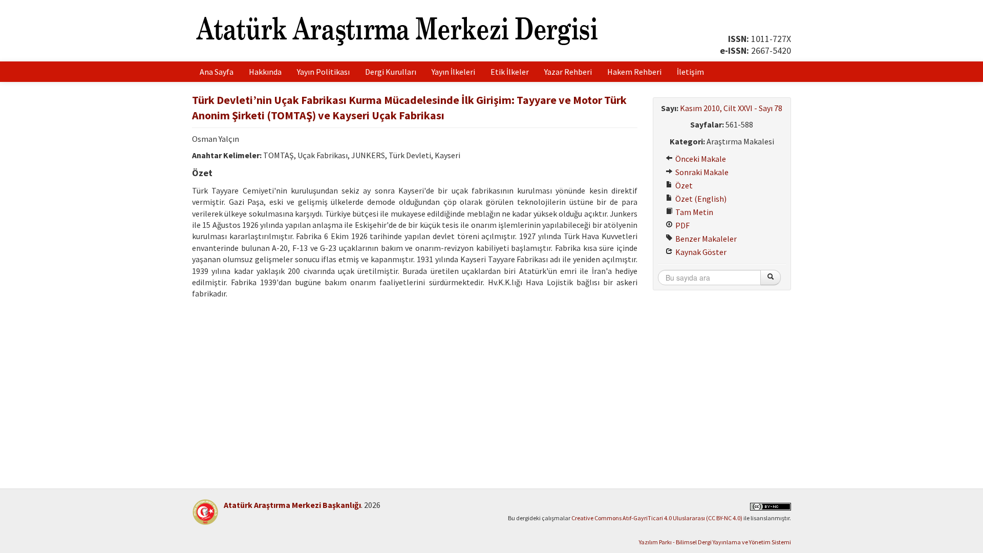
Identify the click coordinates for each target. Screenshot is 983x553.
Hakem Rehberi (634, 72)
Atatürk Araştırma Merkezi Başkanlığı (292, 505)
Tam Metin (693, 212)
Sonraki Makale (701, 172)
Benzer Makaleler (705, 238)
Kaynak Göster (700, 252)
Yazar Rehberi (568, 72)
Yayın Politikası (323, 72)
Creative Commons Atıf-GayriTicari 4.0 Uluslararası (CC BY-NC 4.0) (656, 518)
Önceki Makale (700, 159)
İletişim (690, 72)
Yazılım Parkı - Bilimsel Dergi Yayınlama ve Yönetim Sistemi (715, 542)
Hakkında (265, 72)
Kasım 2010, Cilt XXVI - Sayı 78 (731, 108)
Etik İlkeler (509, 72)
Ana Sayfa (216, 72)
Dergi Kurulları (390, 72)
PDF (682, 225)
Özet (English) (700, 199)
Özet (683, 185)
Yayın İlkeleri (453, 72)
